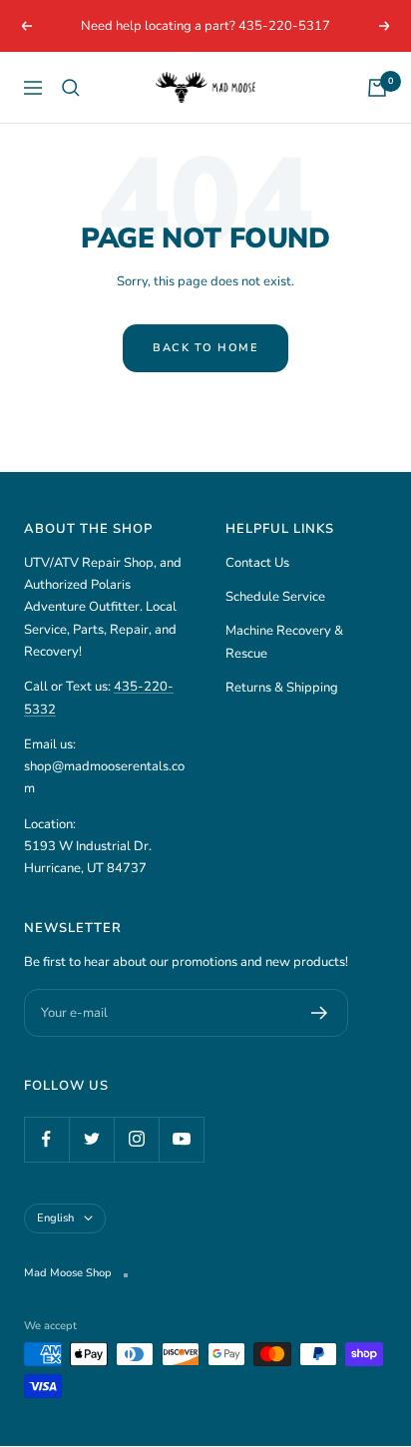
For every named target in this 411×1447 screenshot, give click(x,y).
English (55, 1217)
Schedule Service (275, 597)
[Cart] (377, 88)
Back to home (205, 347)
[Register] (319, 1013)
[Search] (71, 88)
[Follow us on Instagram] (136, 1139)
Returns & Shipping (281, 688)
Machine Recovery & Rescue (284, 642)
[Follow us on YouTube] (181, 1139)
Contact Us (257, 563)
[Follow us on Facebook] (46, 1139)
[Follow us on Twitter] (91, 1139)
